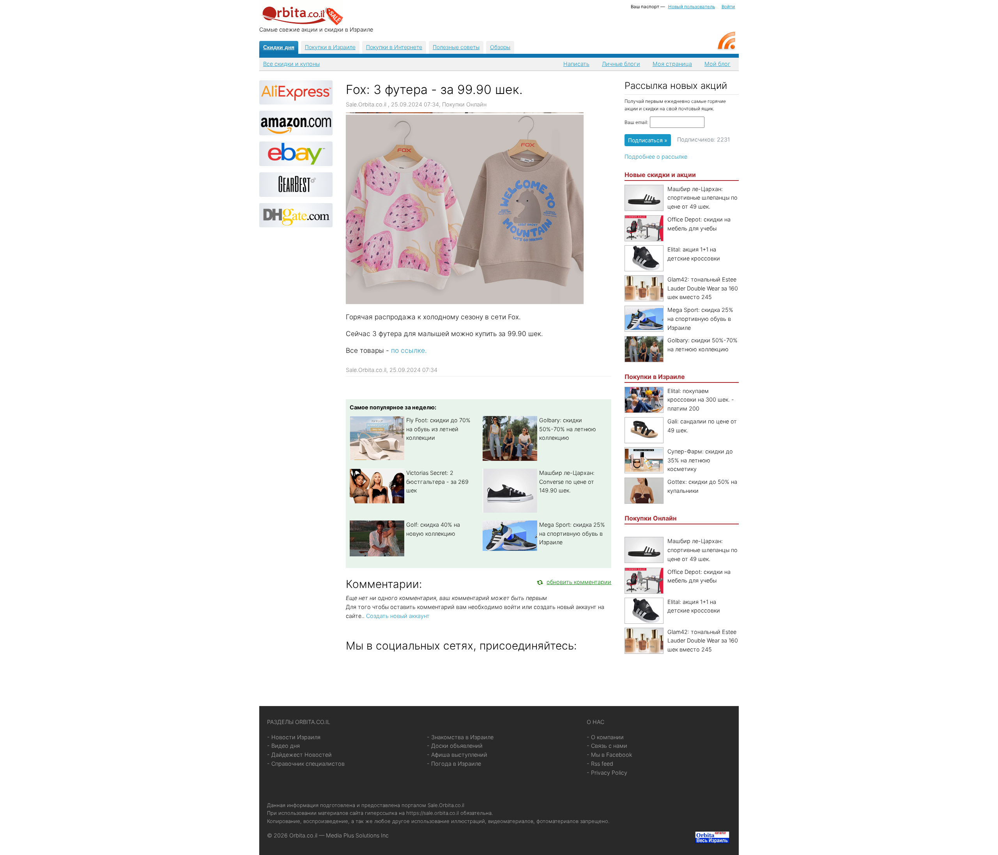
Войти (728, 6)
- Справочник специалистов (306, 763)
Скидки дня (278, 47)
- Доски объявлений (455, 745)
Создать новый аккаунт (398, 615)
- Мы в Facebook (609, 754)
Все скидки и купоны (291, 63)
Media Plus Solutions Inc (357, 835)
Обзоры (500, 47)
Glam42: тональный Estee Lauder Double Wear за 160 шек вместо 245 (702, 288)
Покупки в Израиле (330, 47)
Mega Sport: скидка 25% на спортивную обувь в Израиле (572, 533)
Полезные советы (456, 47)
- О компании (605, 737)
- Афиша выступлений (457, 754)
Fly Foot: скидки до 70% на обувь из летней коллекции (438, 429)
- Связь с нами (607, 745)
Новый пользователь (691, 6)
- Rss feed (600, 763)
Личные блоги (621, 63)
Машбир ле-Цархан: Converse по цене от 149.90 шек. (567, 481)
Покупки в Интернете (394, 47)
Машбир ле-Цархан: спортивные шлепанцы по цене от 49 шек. (702, 198)
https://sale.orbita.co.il (432, 813)
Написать (576, 63)
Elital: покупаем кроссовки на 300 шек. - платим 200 (700, 400)
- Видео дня (283, 745)
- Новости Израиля (293, 737)
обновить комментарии (579, 582)
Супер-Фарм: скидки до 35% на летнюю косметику (700, 460)
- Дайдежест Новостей (299, 754)
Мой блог (717, 63)
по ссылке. (410, 350)
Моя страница (672, 63)
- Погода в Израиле (454, 763)
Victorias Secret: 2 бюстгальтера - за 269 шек (437, 481)
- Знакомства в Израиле (460, 737)
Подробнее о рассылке (656, 156)
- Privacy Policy (607, 772)
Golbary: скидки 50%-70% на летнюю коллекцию (567, 429)
